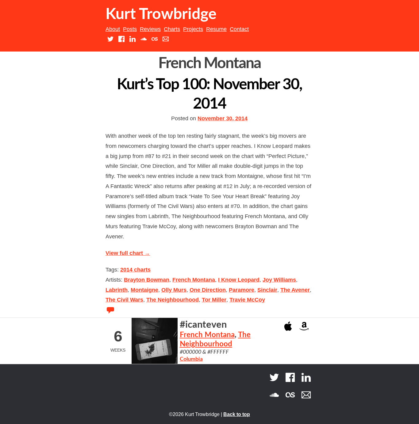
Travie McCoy (247, 300)
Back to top (236, 414)
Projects (193, 29)
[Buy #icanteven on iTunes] (288, 325)
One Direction (208, 290)
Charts (172, 29)
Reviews (150, 29)
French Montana (193, 280)
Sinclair (267, 290)
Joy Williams (279, 280)
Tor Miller (214, 300)
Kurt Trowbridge (161, 14)
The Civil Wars (124, 300)
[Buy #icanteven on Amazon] (304, 325)
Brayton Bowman (146, 280)
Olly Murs (173, 290)
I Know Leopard (238, 280)
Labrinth (117, 290)
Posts (130, 29)
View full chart (128, 253)
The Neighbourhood (172, 300)
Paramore (241, 290)
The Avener (295, 290)
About (113, 29)
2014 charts (135, 270)
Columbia (191, 359)
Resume (216, 29)
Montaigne (144, 290)
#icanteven (203, 325)
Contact (239, 29)
